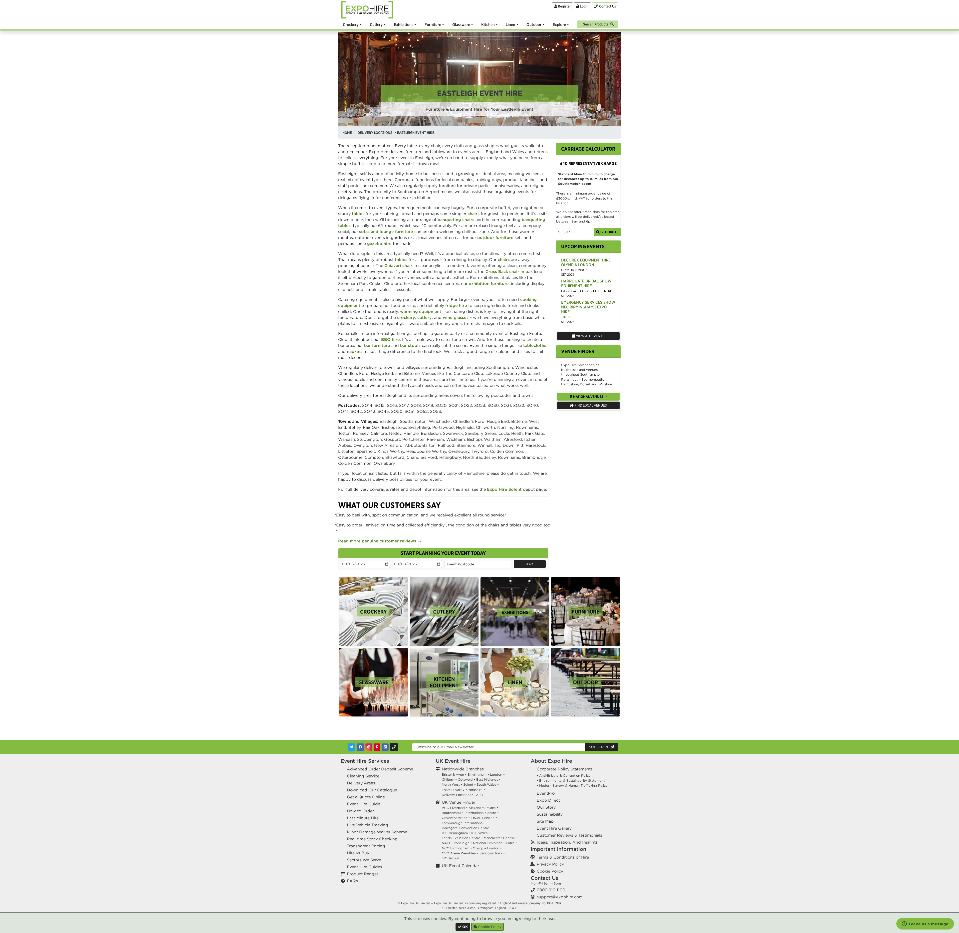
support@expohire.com (560, 896)
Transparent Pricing (366, 845)
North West (451, 784)
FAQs (352, 880)
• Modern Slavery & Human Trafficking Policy (572, 785)
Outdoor (533, 24)
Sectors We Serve (364, 859)
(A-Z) (479, 795)
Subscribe (599, 747)
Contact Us (544, 878)
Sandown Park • (492, 853)
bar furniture (377, 345)
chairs (474, 213)
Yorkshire (475, 790)
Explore (559, 24)
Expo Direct (548, 800)
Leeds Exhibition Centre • (462, 838)
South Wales (486, 784)
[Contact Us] (394, 747)
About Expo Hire (551, 761)
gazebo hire (379, 243)
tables (358, 213)
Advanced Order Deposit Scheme (380, 768)
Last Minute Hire (363, 817)
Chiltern (448, 779)
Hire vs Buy (358, 852)
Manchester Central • (500, 838)
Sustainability (550, 814)
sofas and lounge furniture (386, 231)
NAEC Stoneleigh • (457, 843)
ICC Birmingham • (456, 833)
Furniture (433, 24)
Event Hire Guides (364, 866)
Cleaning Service (363, 775)
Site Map (545, 821)
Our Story (546, 807)
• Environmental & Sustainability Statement (571, 780)
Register (564, 6)
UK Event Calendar (460, 865)
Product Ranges (363, 873)
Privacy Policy (550, 864)
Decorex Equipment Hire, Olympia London (586, 262)
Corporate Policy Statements (565, 768)
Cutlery (376, 24)
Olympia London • (487, 848)
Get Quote (609, 232)
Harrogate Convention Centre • (467, 828)
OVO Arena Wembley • (460, 853)
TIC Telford (450, 858)
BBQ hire (390, 339)
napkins (354, 351)
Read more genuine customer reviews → (379, 540)
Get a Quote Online (366, 796)
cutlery (424, 317)
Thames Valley (453, 790)
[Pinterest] (377, 747)
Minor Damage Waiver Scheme (377, 831)
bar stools (410, 345)
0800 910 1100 (551, 889)
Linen (510, 24)
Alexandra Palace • (483, 808)
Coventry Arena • (456, 818)
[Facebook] (360, 747)
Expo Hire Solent (504, 489)
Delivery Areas (361, 782)
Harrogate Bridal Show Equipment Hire (586, 283)
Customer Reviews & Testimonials (569, 835)
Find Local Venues (590, 405)
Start (530, 564)
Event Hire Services (365, 761)
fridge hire (456, 305)
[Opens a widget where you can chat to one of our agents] (925, 924)
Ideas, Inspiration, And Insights (567, 842)
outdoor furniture (495, 237)
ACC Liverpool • (455, 808)
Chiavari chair (398, 265)
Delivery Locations (456, 795)
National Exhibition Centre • (495, 843)
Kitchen (488, 24)
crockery (406, 317)
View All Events (589, 336)
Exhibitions (403, 24)
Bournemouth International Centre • (470, 813)
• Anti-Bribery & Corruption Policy (564, 775)
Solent (468, 784)
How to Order (360, 810)
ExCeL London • (484, 818)
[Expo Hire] (367, 9)
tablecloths (534, 345)
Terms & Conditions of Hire (563, 857)
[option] (373, 611)
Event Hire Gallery (554, 828)
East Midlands (487, 779)
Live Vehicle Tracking (367, 824)
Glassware (461, 24)
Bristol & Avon (453, 774)
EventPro (546, 793)
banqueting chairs (456, 219)
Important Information (558, 849)
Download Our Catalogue (372, 789)
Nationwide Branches (463, 768)
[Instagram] (368, 747)
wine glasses (456, 317)
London (496, 774)
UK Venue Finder (458, 802)
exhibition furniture (489, 283)
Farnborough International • (464, 823)
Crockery (351, 24)
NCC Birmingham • (457, 848)
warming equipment (420, 311)
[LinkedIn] (385, 747)
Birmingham (477, 774)
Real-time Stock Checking (372, 838)
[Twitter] (351, 747)
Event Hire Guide (363, 803)
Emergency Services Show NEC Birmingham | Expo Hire (588, 307)
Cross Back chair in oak (509, 271)
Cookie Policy (550, 871)
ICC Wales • (480, 833)
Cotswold (465, 779)
